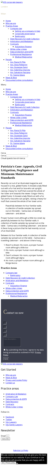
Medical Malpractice (23, 57)
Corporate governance (25, 33)
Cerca (3, 155)
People (9, 59)
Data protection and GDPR (21, 51)
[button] (24, 84)
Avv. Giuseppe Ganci (19, 67)
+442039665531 (8, 9)
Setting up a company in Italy (27, 31)
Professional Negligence (21, 54)
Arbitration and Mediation (21, 41)
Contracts (14, 44)
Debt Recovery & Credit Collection (24, 39)
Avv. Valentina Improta (20, 70)
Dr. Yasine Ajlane (17, 75)
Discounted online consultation (19, 80)
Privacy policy (10, 463)
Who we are (11, 23)
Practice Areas (12, 26)
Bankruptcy (20, 36)
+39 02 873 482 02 (9, 16)
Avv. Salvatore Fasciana (20, 72)
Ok (3, 463)
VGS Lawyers (24, 443)
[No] (17, 463)
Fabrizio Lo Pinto (20, 450)
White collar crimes (18, 49)
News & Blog (11, 77)
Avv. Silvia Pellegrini (18, 64)
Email (3, 436)
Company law (16, 28)
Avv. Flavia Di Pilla (17, 62)
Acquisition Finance (23, 46)
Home (8, 20)
